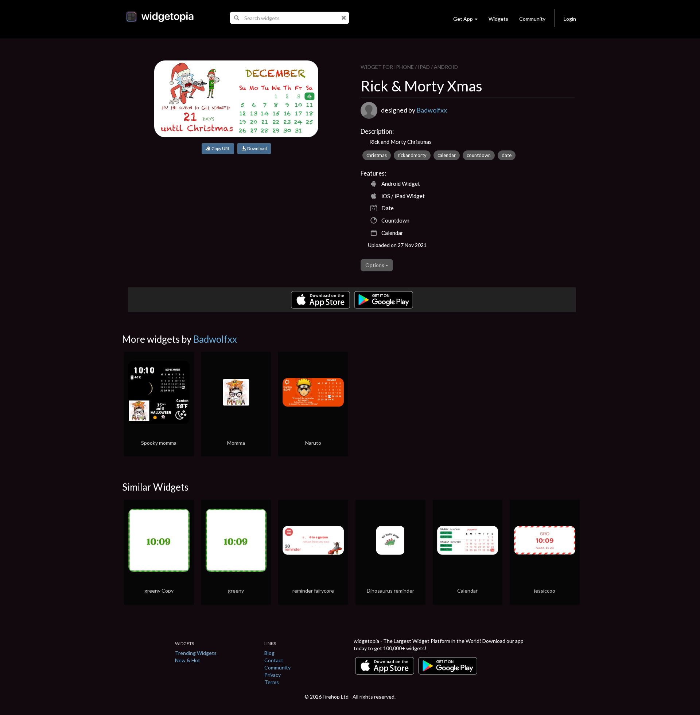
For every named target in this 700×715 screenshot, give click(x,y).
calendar (447, 155)
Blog (269, 653)
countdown (479, 155)
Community (532, 19)
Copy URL (220, 148)
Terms (271, 682)
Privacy (272, 675)
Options (375, 265)
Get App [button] (463, 19)
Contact (273, 660)
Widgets (498, 19)
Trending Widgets (196, 653)
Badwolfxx (431, 110)
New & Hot (187, 660)
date (507, 155)
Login (570, 19)
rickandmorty (412, 155)
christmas (376, 155)
